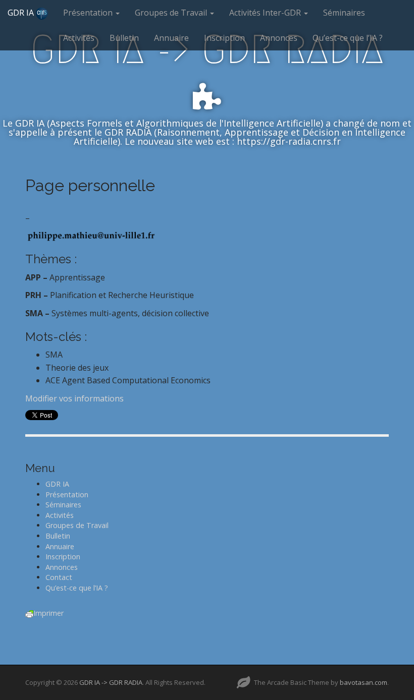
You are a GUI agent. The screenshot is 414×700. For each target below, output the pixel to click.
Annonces (278, 37)
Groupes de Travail (172, 12)
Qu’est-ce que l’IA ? (348, 37)
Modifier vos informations (74, 398)
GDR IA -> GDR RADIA (110, 682)
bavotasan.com (363, 682)
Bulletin (124, 37)
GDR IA (22, 12)
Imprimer (48, 613)
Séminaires (344, 12)
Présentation (89, 12)
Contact (58, 577)
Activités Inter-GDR (266, 12)
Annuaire (171, 37)
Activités (78, 37)
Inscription (224, 37)
